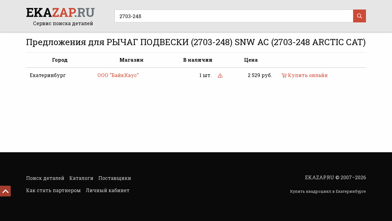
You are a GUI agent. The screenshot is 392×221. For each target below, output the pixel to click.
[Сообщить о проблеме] (220, 75)
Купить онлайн (307, 75)
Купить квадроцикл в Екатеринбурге (328, 191)
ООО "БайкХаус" (118, 75)
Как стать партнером (53, 190)
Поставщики (114, 178)
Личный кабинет (108, 190)
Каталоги (81, 178)
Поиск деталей (45, 178)
